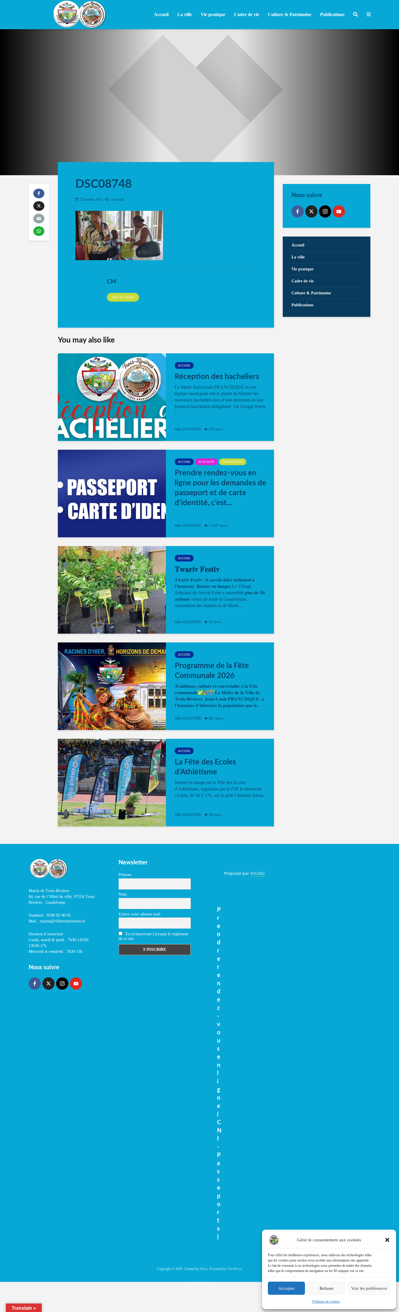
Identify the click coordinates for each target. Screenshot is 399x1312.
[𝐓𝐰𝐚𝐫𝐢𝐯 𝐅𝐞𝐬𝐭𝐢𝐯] (112, 590)
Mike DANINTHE (188, 429)
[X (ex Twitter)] (311, 211)
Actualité (206, 461)
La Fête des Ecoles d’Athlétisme (205, 767)
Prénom (125, 875)
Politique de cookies (326, 1301)
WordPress (234, 1269)
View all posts (123, 297)
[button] (387, 1240)
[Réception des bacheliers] (112, 397)
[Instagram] (325, 211)
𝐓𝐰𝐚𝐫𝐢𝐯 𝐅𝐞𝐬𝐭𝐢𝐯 (197, 569)
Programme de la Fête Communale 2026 (212, 671)
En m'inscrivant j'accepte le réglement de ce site (153, 936)
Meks (204, 1269)
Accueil (161, 14)
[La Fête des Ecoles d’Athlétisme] (112, 782)
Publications (232, 461)
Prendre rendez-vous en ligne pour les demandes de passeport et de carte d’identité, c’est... (220, 488)
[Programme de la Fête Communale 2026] (112, 686)
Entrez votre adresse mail (139, 914)
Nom (123, 894)
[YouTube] (339, 211)
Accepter (286, 1288)
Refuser (327, 1288)
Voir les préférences (369, 1288)
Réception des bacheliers (217, 376)
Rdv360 (257, 873)
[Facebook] (298, 211)
